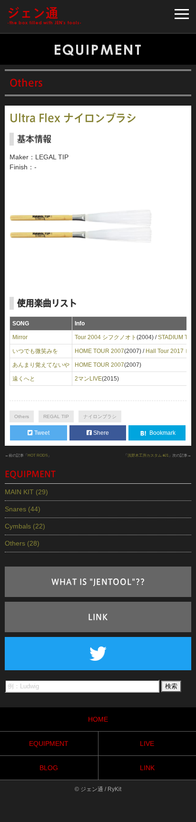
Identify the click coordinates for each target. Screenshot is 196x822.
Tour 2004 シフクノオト (106, 337)
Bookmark (162, 433)
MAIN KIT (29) (26, 492)
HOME (98, 719)
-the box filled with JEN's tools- (44, 16)
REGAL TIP (56, 416)
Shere (100, 433)
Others (21, 416)
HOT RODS (38, 455)
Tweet (41, 433)
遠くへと (23, 378)
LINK (98, 617)
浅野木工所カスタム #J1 (147, 455)
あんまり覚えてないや (40, 365)
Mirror (20, 337)
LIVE (147, 743)
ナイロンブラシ (100, 416)
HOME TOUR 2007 (99, 351)
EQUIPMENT (49, 743)
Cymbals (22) (25, 526)
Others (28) (22, 543)
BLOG (48, 768)
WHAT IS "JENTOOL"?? (98, 582)
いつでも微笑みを (35, 351)
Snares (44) (22, 509)
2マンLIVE (88, 378)
